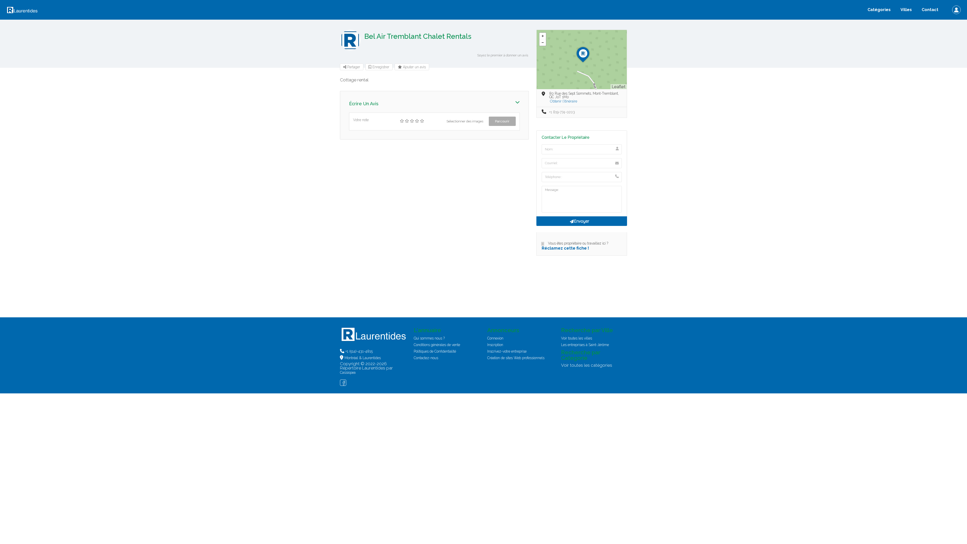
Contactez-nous (426, 358)
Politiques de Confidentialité (435, 351)
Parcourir (502, 121)
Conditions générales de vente (437, 345)
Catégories (879, 9)
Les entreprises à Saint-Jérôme (585, 345)
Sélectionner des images (464, 121)
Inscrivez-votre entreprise (507, 351)
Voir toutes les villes (576, 338)
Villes (906, 9)
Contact (930, 9)
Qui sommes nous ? (429, 338)
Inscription (495, 345)
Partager (353, 67)
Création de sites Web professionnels (515, 358)
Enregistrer (380, 67)
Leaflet (619, 86)
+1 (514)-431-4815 (359, 351)
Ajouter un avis (414, 67)
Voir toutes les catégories (586, 365)
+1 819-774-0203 (562, 112)
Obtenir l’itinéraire (563, 101)
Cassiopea (348, 372)
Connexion (495, 338)
